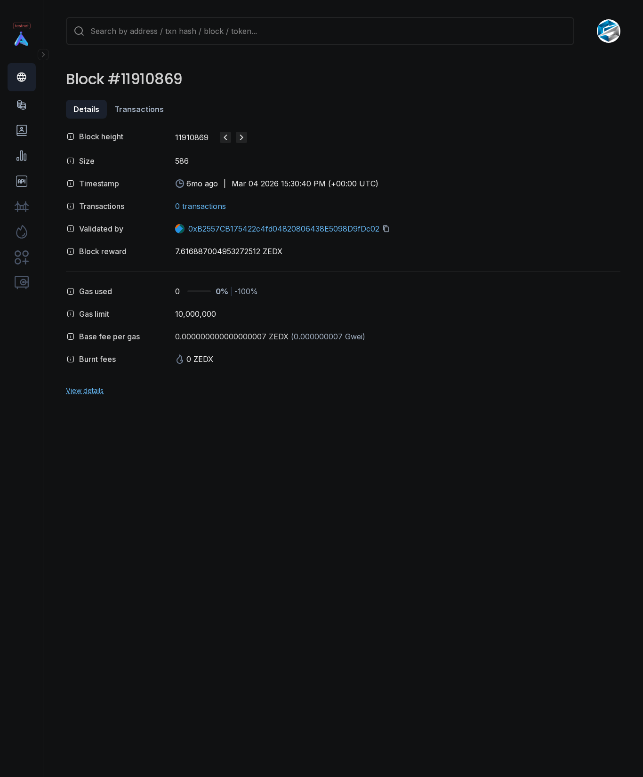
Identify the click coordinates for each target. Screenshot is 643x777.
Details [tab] (86, 109)
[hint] (70, 136)
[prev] (225, 137)
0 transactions (200, 206)
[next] (241, 137)
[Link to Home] (22, 39)
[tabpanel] (343, 262)
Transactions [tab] (139, 109)
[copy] (388, 228)
